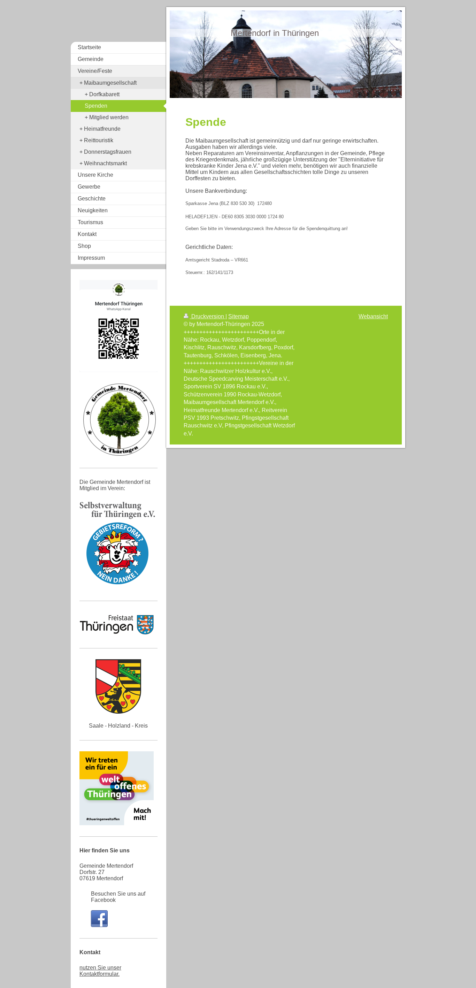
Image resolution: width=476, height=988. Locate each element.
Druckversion (207, 316)
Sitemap (238, 316)
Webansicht (373, 316)
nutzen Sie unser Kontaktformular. (100, 971)
